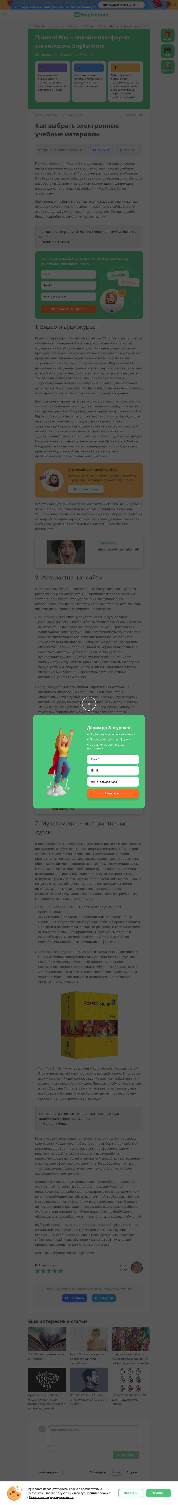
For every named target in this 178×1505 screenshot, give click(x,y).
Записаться (113, 793)
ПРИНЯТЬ (158, 1493)
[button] (89, 704)
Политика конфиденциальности (51, 1497)
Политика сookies (98, 1493)
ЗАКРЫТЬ (130, 1493)
